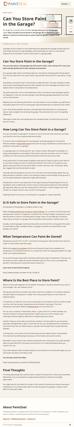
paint (44, 30)
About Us (6, 424)
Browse (63, 4)
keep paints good (24, 146)
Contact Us (31, 424)
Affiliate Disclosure (18, 424)
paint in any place (20, 253)
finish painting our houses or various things (27, 214)
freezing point (33, 312)
